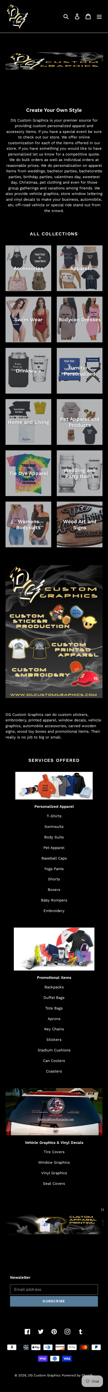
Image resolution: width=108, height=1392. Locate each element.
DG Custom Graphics (44, 1375)
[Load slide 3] (59, 1249)
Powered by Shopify (77, 1375)
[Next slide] (95, 1249)
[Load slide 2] (54, 1249)
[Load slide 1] (49, 1249)
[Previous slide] (13, 1249)
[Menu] (99, 16)
